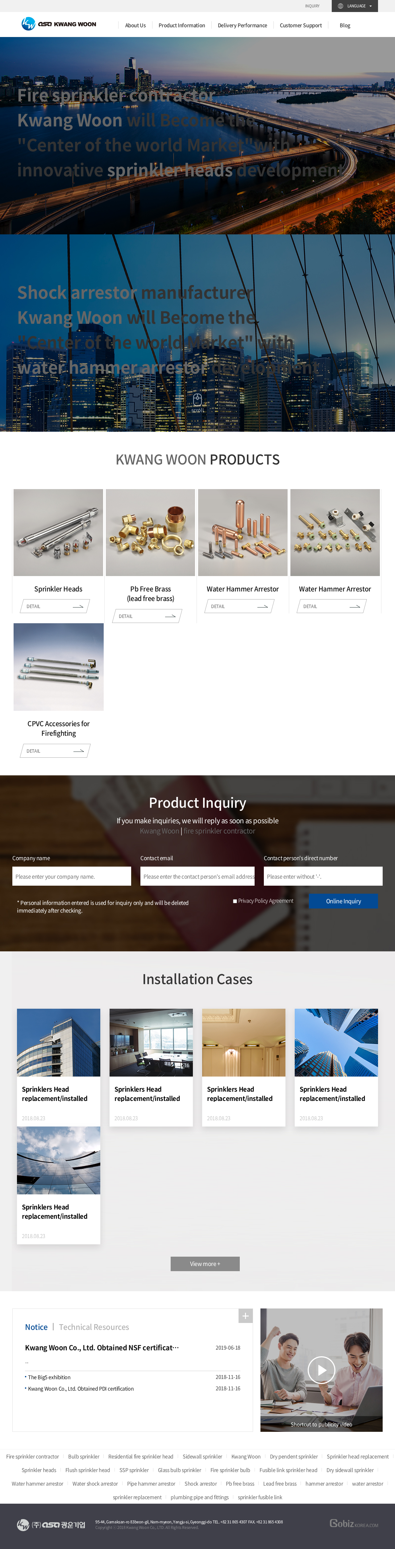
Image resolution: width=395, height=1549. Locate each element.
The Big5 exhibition (49, 1377)
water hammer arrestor (112, 366)
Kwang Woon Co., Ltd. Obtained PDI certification (81, 1388)
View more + (205, 1263)
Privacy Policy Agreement (265, 900)
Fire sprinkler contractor (116, 94)
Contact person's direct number (301, 858)
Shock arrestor (77, 291)
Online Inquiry (343, 901)
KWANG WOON (161, 459)
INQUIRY (312, 6)
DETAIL (30, 606)
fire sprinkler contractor (219, 830)
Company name (31, 858)
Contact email (156, 858)
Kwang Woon (70, 119)
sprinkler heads (170, 169)
